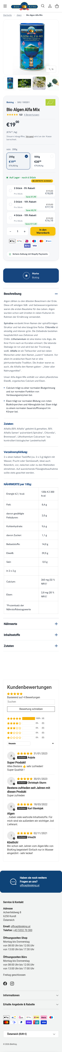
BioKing (13, 1044)
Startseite (7, 15)
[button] (56, 6)
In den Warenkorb (43, 231)
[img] (25, 753)
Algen (19, 15)
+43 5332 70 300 (22, 930)
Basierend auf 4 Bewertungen (23, 697)
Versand (30, 136)
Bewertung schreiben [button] (31, 709)
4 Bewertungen (31, 114)
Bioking (10, 102)
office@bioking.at (29, 885)
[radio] (31, 191)
